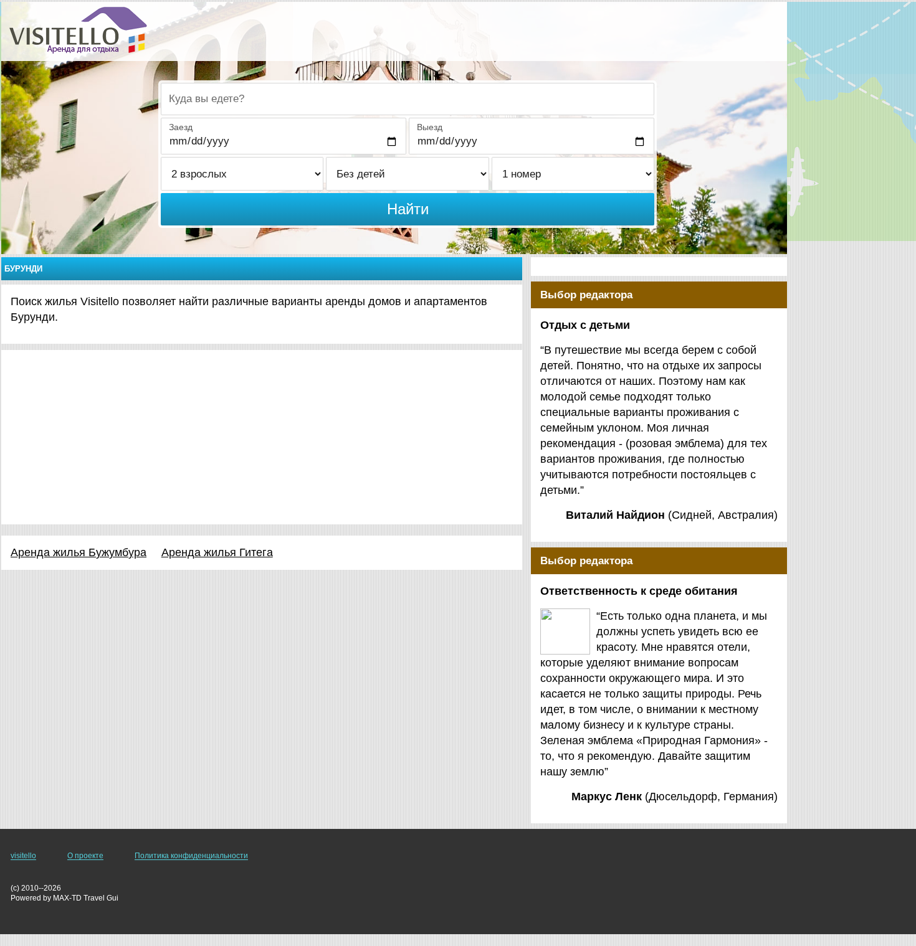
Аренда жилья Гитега (217, 552)
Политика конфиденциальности (191, 855)
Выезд (429, 127)
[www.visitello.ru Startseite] (78, 30)
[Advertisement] (261, 437)
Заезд (181, 127)
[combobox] (407, 99)
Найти (408, 209)
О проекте (85, 855)
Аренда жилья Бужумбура (78, 552)
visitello (23, 855)
